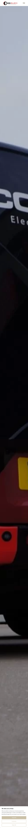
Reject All (14, 825)
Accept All (14, 817)
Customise (14, 821)
